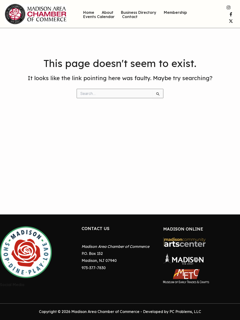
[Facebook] (231, 14)
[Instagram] (228, 7)
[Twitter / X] (231, 21)
